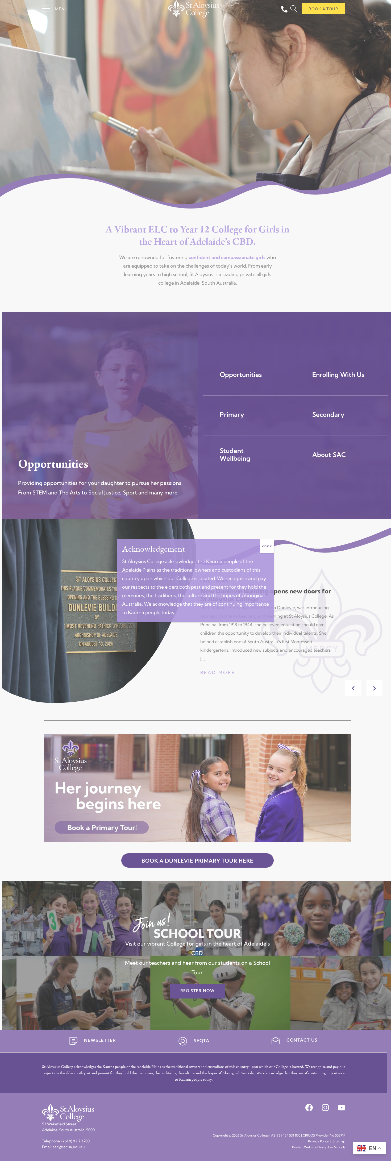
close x (267, 546)
